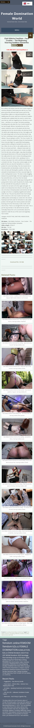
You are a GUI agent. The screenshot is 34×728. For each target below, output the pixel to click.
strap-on (16, 658)
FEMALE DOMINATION (15, 648)
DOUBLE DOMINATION (9, 666)
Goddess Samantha (24, 633)
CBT (4, 655)
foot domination (14, 662)
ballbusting (6, 660)
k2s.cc (5, 652)
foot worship (7, 658)
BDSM (8, 655)
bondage (25, 655)
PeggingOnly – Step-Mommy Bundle (13, 681)
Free (27, 653)
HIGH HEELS (20, 666)
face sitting (23, 660)
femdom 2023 (19, 653)
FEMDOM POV (14, 664)
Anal (20, 664)
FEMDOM (17, 633)
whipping (25, 664)
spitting (28, 673)
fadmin (20, 45)
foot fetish (15, 660)
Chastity (8, 667)
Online (10, 653)
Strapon (21, 667)
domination (6, 664)
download (12, 669)
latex (21, 662)
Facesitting (12, 633)
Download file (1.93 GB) (17, 262)
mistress (26, 662)
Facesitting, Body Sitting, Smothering (14, 632)
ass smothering (6, 674)
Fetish (14, 673)
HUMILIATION (24, 650)
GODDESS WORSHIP (21, 669)
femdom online (11, 643)
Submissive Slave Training (14, 671)
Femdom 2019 (21, 673)
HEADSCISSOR (4, 635)
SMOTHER (10, 635)
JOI (25, 673)
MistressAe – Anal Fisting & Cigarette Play (15, 696)
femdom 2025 (16, 655)
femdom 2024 (24, 658)
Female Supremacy (7, 673)
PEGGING (5, 662)
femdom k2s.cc (10, 646)
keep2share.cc (15, 667)
